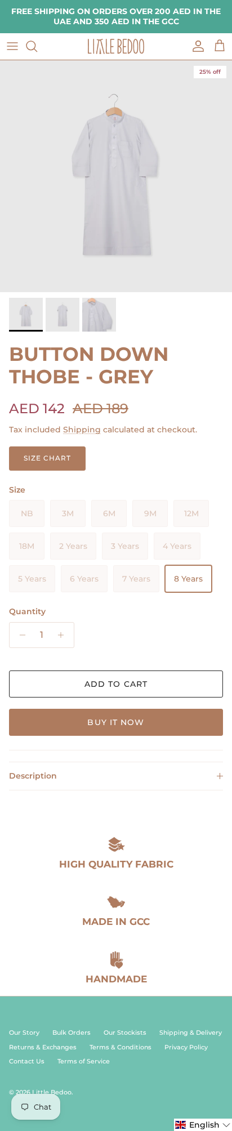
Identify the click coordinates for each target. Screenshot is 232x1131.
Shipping (82, 429)
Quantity (27, 611)
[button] (203, 1125)
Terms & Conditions (120, 1047)
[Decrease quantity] (19, 635)
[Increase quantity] (64, 635)
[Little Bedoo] (116, 46)
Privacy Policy (186, 1047)
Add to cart (116, 684)
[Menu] (12, 46)
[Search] (37, 46)
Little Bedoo (52, 1092)
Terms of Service (83, 1061)
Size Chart (47, 458)
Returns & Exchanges (43, 1047)
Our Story (24, 1032)
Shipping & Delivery (190, 1032)
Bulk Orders (71, 1032)
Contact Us (26, 1061)
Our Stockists (125, 1032)
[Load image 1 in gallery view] (116, 176)
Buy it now (115, 722)
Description (33, 776)
